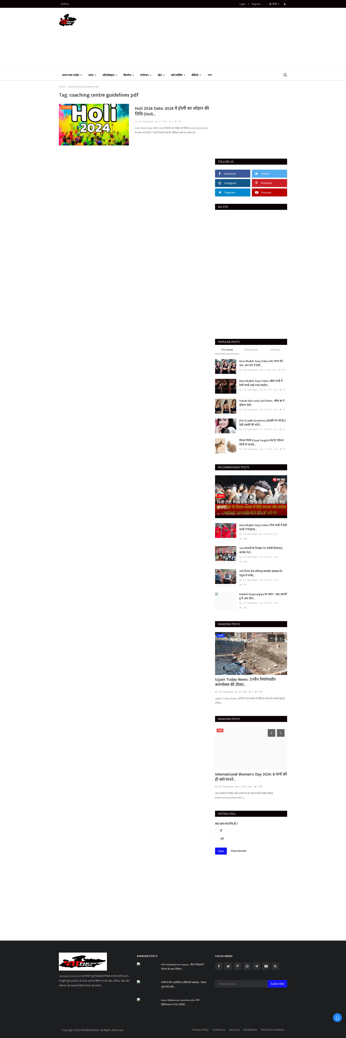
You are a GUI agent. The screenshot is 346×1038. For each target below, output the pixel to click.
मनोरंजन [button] (144, 75)
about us (234, 1029)
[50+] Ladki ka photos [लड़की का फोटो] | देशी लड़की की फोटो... (262, 422)
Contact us (218, 1029)
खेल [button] (160, 75)
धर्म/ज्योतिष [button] (177, 75)
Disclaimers (250, 1029)
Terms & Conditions (272, 1029)
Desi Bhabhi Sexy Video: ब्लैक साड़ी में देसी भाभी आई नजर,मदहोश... (261, 383)
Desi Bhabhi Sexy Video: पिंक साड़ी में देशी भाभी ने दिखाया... (263, 527)
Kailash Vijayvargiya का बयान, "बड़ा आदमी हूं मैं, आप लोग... (263, 596)
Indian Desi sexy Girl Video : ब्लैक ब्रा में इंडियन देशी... (261, 403)
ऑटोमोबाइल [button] (109, 75)
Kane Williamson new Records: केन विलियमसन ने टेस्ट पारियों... (180, 1002)
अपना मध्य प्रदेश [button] (71, 75)
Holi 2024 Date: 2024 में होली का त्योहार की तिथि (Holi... (172, 111)
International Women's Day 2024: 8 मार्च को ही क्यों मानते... (251, 777)
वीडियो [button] (195, 75)
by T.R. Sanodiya (144, 121)
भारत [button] (91, 75)
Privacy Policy (200, 1029)
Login (242, 4)
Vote (221, 851)
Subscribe (277, 984)
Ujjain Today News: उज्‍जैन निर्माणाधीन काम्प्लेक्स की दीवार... (245, 682)
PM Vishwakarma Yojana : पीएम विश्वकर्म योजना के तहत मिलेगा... (182, 966)
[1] (285, 4)
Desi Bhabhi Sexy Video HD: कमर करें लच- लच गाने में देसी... (261, 363)
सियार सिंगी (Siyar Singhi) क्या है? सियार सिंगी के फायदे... (261, 442)
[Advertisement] (214, 39)
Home (62, 86)
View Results (238, 851)
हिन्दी (274, 4)
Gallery (65, 3)
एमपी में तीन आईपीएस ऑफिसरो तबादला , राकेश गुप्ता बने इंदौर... (183, 984)
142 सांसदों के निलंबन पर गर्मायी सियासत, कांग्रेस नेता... (261, 550)
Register (256, 4)
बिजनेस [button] (128, 75)
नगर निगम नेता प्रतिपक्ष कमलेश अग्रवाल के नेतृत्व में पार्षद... (260, 573)
